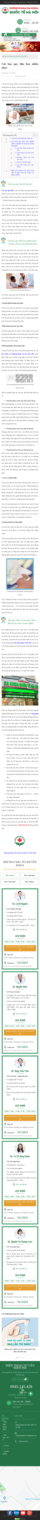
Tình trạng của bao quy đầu (25, 153)
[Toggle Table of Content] (33, 135)
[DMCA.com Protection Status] (20, 1519)
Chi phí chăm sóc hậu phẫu (25, 166)
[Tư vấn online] (29, 1513)
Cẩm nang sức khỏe (12, 40)
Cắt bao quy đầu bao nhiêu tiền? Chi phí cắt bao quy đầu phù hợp (22, 144)
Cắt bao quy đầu (7, 190)
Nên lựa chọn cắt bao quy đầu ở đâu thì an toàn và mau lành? (22, 173)
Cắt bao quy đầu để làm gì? (21, 138)
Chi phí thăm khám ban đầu (25, 149)
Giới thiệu (8, 37)
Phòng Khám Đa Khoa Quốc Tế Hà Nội (26, 1426)
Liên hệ (6, 1445)
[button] (16, 1357)
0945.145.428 (30, 30)
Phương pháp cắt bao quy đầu (25, 158)
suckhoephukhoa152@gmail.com (26, 1435)
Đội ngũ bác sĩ (6, 1437)
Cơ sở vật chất (10, 39)
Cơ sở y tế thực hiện (24, 162)
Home (4, 56)
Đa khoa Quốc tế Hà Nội (22, 643)
